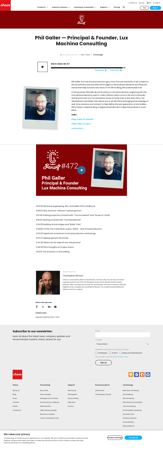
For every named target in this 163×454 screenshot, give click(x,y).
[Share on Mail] (55, 307)
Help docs (72, 402)
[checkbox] (118, 353)
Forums (71, 406)
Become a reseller (47, 414)
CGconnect (99, 390)
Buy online (44, 390)
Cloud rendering (129, 406)
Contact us (17, 410)
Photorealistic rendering (132, 410)
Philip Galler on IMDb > (81, 123)
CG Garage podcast (103, 394)
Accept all (133, 437)
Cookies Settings (115, 437)
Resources (72, 390)
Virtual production (130, 418)
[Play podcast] (42, 67)
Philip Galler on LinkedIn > (83, 119)
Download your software (49, 402)
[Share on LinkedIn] (49, 307)
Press (15, 398)
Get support (72, 394)
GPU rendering (128, 398)
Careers (16, 402)
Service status (73, 398)
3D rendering (128, 394)
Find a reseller (45, 394)
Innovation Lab (128, 414)
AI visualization (128, 422)
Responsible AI (128, 426)
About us (16, 390)
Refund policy (45, 406)
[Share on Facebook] (37, 307)
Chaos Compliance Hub (49, 418)
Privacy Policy (122, 357)
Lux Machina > (77, 128)
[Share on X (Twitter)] (43, 307)
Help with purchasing (48, 410)
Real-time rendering (131, 390)
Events (15, 406)
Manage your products (49, 398)
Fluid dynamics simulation (133, 402)
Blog (14, 394)
